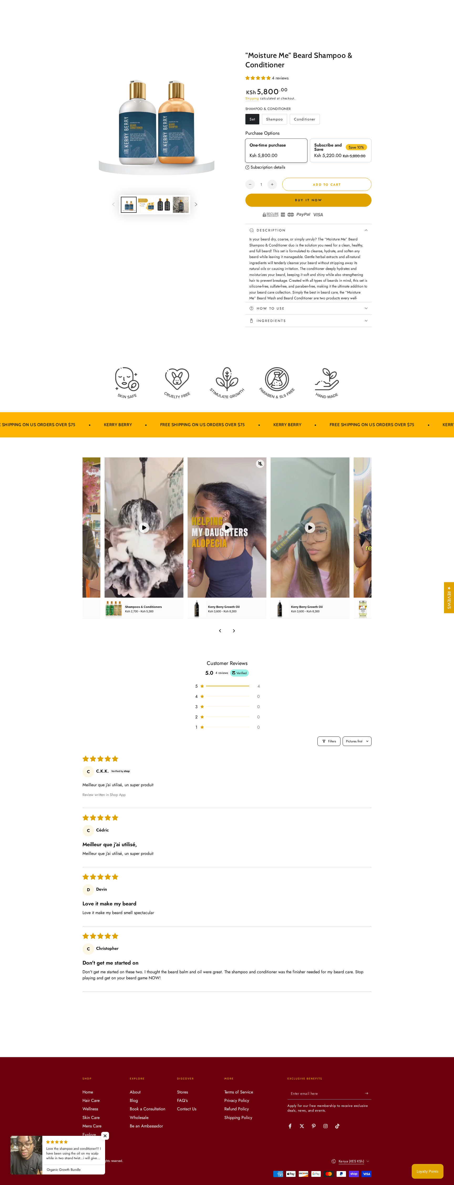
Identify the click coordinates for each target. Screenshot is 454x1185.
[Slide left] (113, 205)
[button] (258, 78)
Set (254, 120)
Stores (182, 1092)
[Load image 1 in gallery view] (129, 205)
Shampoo (276, 120)
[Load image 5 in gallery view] (163, 205)
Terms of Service (238, 1092)
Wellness (90, 1109)
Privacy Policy (236, 1100)
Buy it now (308, 200)
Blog (134, 1100)
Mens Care (91, 1126)
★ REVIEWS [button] (449, 597)
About (135, 1092)
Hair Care (91, 1100)
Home (87, 1092)
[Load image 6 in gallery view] (181, 205)
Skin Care (91, 1118)
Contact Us (186, 1109)
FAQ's (182, 1100)
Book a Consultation (147, 1109)
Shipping (252, 98)
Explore (89, 1135)
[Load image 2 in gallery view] (146, 205)
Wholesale (139, 1118)
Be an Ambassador (146, 1126)
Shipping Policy (238, 1118)
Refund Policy (236, 1109)
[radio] (276, 150)
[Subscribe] (368, 1093)
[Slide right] (196, 205)
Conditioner (305, 120)
